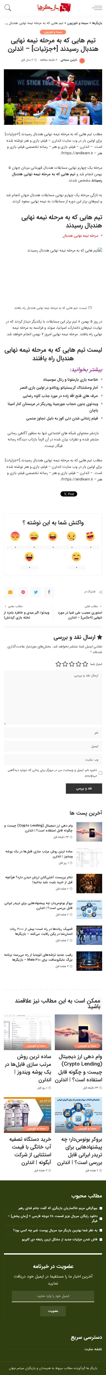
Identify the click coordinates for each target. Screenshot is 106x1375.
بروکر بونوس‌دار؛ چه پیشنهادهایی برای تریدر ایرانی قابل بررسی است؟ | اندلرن (38, 906)
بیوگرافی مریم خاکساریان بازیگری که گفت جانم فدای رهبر (58, 1208)
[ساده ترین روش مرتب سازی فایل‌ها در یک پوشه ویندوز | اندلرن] (89, 857)
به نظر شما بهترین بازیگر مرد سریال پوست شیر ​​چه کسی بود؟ (55, 1230)
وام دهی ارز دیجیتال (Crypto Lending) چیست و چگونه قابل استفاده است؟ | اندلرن (38, 828)
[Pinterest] (23, 592)
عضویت (53, 1311)
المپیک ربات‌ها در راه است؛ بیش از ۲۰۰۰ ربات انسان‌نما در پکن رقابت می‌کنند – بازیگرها (41, 931)
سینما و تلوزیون (53, 32)
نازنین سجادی (68, 60)
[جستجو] (9, 8)
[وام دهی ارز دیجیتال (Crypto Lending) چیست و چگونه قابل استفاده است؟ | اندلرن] (89, 832)
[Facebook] (49, 592)
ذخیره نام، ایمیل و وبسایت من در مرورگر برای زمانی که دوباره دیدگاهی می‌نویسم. (52, 773)
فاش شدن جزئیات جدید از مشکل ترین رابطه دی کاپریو (60, 1239)
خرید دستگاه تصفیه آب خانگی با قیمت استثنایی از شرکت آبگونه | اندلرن (30, 1150)
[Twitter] (36, 592)
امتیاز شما (96, 664)
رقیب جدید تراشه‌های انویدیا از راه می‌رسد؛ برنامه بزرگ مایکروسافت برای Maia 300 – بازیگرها (38, 957)
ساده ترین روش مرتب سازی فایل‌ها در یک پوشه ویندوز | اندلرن (39, 854)
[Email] (10, 592)
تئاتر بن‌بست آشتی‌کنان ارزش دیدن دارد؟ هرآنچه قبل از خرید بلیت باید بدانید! (39, 880)
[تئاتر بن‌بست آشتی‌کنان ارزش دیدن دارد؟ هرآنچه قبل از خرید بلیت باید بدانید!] (89, 883)
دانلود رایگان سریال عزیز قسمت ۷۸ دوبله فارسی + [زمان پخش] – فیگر (53, 1219)
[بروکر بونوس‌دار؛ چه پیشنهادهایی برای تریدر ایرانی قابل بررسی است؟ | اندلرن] (89, 909)
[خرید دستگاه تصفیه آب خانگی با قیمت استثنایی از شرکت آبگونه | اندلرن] (27, 1115)
